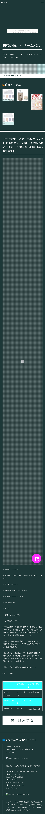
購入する (24, 720)
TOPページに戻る (13, 75)
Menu (41, 2)
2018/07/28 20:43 (23, 758)
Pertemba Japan (34, 708)
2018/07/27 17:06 (23, 794)
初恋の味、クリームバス (21, 45)
